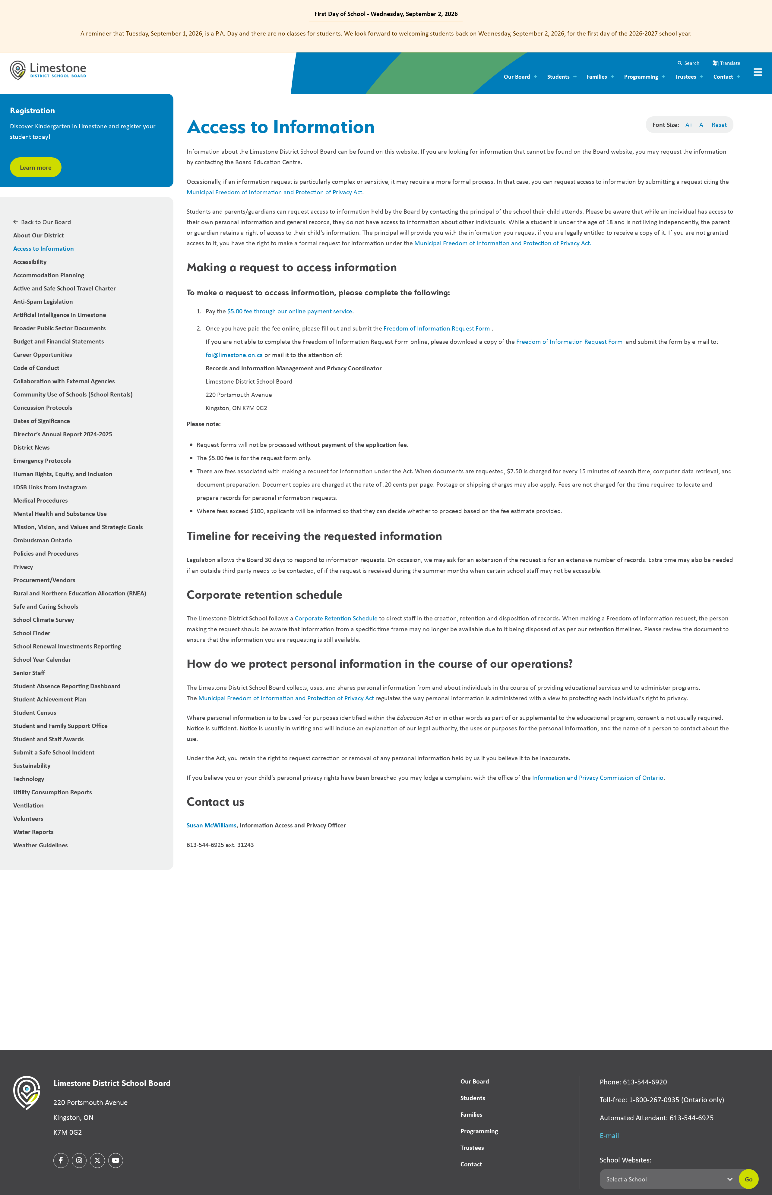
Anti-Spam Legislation (43, 301)
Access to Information (43, 248)
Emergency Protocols (42, 460)
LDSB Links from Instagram (50, 486)
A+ (689, 124)
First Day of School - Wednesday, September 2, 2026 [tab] (386, 13)
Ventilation (28, 805)
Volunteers (28, 818)
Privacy (23, 566)
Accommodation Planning (48, 274)
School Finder (31, 632)
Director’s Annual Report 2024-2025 (62, 433)
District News (31, 447)
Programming (479, 1130)
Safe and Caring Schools (45, 606)
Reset (719, 124)
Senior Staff (29, 672)
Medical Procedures (40, 500)
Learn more (36, 167)
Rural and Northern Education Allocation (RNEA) (79, 593)
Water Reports (33, 831)
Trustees (472, 1147)
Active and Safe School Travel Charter (64, 288)
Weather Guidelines (40, 844)
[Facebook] (60, 1160)
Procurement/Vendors (44, 579)
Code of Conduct (36, 367)
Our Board (474, 1081)
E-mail (609, 1135)
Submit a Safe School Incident (54, 752)
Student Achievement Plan (50, 699)
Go (749, 1179)
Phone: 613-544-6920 (633, 1082)
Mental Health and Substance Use (60, 513)
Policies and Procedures (46, 553)
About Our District (38, 235)
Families (471, 1114)
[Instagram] (79, 1160)
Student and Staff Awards (48, 738)
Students (472, 1097)
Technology (28, 778)
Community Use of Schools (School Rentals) (73, 394)
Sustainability (31, 765)
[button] (688, 63)
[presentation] (758, 72)
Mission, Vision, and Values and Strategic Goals (78, 526)
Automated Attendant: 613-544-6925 (657, 1118)
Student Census (34, 712)
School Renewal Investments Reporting (67, 646)
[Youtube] (115, 1160)
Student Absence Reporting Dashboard (67, 685)
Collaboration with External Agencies (64, 380)
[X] (97, 1160)
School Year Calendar (42, 659)
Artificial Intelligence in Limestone (59, 314)
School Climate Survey (43, 619)
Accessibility (29, 261)
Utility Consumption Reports (52, 791)
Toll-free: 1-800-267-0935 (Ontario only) (662, 1100)
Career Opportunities (42, 354)
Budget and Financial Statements (58, 341)
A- (702, 124)
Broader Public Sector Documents (59, 327)
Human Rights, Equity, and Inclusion (62, 473)
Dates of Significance (41, 420)
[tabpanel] (386, 33)
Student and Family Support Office (60, 725)
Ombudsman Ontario (42, 539)
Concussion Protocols (42, 407)
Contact (471, 1163)
